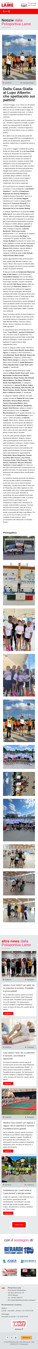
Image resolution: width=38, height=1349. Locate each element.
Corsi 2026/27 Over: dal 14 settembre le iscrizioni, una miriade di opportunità (19, 1056)
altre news (16, 943)
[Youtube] (15, 1337)
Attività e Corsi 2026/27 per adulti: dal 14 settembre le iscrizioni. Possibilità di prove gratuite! (19, 988)
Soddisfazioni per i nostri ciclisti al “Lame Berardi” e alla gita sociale (17, 1191)
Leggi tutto (8, 1013)
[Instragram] (11, 1337)
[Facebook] (7, 1337)
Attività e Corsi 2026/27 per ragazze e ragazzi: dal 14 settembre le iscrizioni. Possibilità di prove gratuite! (19, 1126)
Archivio (18, 1329)
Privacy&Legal (23, 1344)
